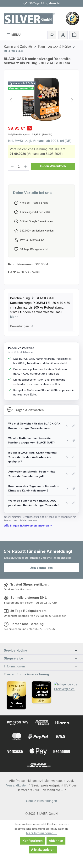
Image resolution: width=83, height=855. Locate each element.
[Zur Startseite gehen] (29, 18)
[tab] (40, 307)
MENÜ (16, 34)
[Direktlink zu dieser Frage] (74, 426)
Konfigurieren (32, 840)
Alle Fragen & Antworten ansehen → (28, 525)
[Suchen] (52, 35)
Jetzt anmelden (41, 567)
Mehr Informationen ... (41, 833)
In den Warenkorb (53, 166)
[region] (41, 99)
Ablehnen (56, 840)
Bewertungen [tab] (20, 326)
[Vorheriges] (11, 99)
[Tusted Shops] (72, 18)
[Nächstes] (72, 99)
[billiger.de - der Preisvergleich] (66, 695)
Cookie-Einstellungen (41, 801)
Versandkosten (16, 785)
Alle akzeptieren (42, 849)
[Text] (41, 695)
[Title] (16, 695)
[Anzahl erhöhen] (25, 167)
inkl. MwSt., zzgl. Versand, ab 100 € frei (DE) (39, 140)
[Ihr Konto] (63, 35)
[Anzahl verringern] (12, 167)
